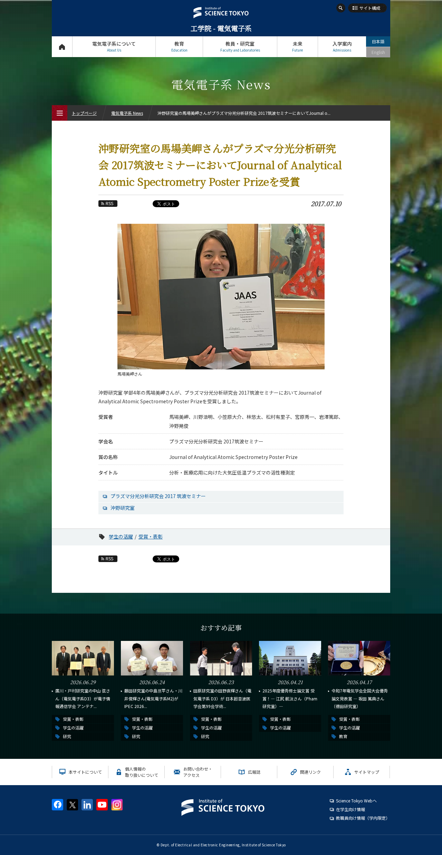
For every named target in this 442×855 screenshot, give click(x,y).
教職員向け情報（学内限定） (363, 818)
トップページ (62, 46)
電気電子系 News (127, 113)
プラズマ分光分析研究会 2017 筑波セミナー (158, 496)
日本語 (378, 41)
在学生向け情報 (350, 809)
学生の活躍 (121, 536)
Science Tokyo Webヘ (356, 800)
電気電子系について (114, 46)
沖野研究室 (122, 507)
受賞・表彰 (150, 536)
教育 (179, 46)
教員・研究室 (240, 46)
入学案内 (342, 46)
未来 (297, 46)
